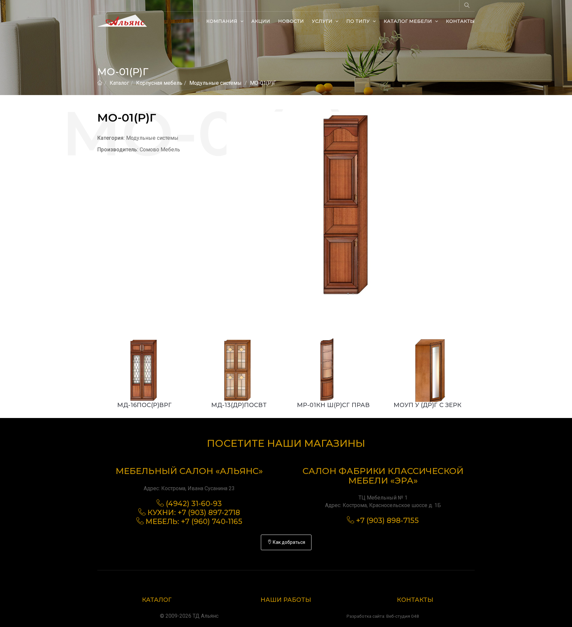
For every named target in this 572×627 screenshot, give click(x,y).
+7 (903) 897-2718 (209, 512)
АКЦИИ (260, 21)
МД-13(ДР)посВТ (239, 405)
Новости (291, 21)
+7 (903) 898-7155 (387, 520)
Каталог (119, 83)
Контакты (460, 21)
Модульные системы (215, 83)
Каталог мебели (408, 21)
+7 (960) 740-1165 (211, 521)
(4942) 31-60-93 (194, 503)
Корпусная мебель (159, 83)
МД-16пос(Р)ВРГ (144, 405)
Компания (222, 21)
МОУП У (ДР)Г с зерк (427, 405)
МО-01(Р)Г (263, 83)
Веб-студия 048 (402, 616)
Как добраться (288, 542)
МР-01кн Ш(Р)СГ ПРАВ (333, 405)
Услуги (323, 21)
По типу (358, 21)
